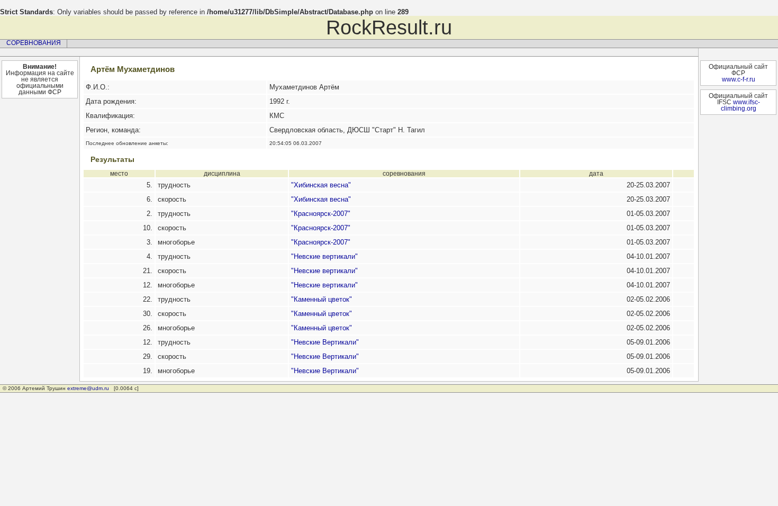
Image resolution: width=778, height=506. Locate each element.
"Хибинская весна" (321, 185)
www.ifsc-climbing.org (740, 105)
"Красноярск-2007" (320, 214)
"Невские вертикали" (324, 256)
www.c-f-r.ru (738, 79)
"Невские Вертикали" (325, 342)
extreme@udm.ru (88, 388)
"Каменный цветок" (321, 299)
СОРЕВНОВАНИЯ (33, 43)
